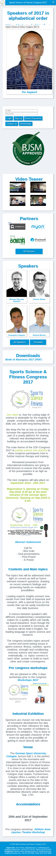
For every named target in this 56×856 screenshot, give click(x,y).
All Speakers (19, 342)
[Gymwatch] (17, 227)
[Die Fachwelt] (38, 240)
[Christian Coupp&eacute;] (17, 187)
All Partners (29, 251)
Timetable (38, 342)
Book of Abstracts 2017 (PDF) (23, 359)
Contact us (12, 124)
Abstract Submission (28, 542)
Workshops (25, 124)
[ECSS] (17, 240)
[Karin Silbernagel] (17, 201)
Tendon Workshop (33, 832)
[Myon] (38, 227)
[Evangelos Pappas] (38, 187)
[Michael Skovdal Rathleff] (38, 201)
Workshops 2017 (28, 680)
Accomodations (28, 804)
